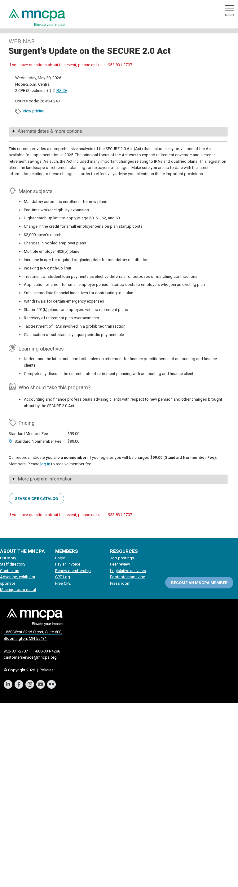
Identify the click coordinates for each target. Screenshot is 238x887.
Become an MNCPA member (199, 582)
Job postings (122, 558)
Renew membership (73, 570)
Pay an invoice (67, 564)
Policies (47, 670)
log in (45, 464)
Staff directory (12, 564)
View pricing (34, 111)
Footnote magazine (127, 577)
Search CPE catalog (36, 498)
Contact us (9, 570)
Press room (120, 583)
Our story (8, 558)
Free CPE (63, 583)
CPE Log (62, 577)
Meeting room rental (18, 589)
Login (60, 558)
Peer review (120, 564)
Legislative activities (128, 570)
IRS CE (61, 90)
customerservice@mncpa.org (30, 657)
